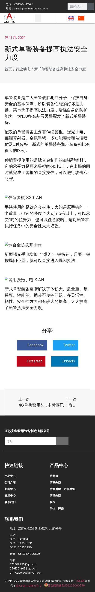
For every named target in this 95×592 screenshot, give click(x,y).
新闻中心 (10, 489)
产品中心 (10, 476)
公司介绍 (10, 482)
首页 (8, 69)
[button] (38, 18)
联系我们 (10, 502)
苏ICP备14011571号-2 (29, 585)
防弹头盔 (55, 495)
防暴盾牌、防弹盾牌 (62, 489)
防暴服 (54, 476)
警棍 (52, 502)
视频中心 (10, 495)
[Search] (90, 6)
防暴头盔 (55, 482)
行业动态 (23, 69)
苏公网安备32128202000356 (66, 585)
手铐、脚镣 (57, 508)
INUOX (80, 581)
